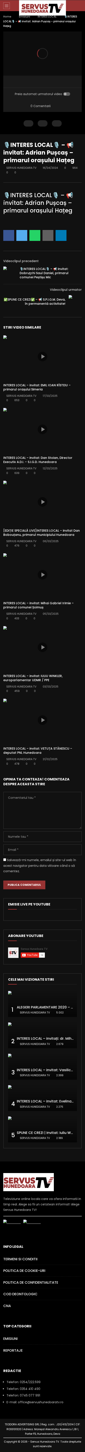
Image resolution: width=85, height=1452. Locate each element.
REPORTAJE (13, 1350)
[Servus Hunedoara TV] (42, 8)
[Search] (79, 5)
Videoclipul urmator (66, 289)
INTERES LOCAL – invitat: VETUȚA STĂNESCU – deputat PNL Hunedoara (37, 750)
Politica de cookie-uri (24, 1270)
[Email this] (47, 235)
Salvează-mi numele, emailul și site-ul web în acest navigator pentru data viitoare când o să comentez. (39, 865)
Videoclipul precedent (21, 261)
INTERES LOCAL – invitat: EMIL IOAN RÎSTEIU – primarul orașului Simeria (37, 387)
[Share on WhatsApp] (34, 235)
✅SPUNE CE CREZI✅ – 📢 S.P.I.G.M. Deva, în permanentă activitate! (34, 301)
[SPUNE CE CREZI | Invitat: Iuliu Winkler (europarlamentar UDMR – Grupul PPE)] (42, 1129)
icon (42, 356)
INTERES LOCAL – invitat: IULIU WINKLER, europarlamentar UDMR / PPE (33, 678)
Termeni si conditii (20, 1259)
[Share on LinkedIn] (61, 235)
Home (7, 16)
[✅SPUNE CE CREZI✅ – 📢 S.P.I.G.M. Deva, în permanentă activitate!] (75, 301)
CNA (7, 1305)
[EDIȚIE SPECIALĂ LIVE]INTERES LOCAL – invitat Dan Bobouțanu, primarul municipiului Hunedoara (41, 532)
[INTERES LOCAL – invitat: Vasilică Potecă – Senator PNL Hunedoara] (42, 1067)
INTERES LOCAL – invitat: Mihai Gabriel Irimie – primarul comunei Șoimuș (38, 605)
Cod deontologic (20, 1294)
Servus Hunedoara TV (21, 168)
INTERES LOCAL (47, 16)
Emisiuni (24, 16)
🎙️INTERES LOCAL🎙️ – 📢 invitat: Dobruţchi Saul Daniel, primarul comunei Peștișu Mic (44, 273)
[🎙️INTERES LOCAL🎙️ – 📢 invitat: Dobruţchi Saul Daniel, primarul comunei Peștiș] (9, 273)
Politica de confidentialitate (30, 1282)
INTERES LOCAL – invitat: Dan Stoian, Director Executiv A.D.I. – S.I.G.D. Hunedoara (37, 460)
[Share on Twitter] (21, 235)
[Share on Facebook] (8, 235)
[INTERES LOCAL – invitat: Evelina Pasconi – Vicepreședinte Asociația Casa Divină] (42, 1098)
